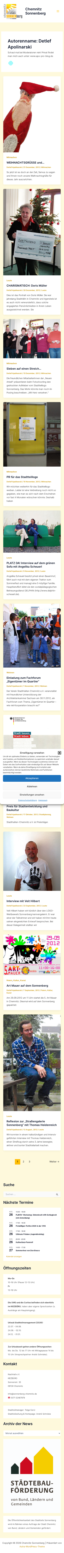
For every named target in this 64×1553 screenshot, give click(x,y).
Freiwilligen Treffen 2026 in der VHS (31, 1226)
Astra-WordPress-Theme (32, 1546)
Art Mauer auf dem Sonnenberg (27, 985)
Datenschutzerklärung (27, 800)
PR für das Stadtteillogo (22, 477)
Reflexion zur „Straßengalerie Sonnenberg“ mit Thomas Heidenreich (32, 1123)
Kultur (16, 980)
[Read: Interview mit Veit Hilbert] (32, 861)
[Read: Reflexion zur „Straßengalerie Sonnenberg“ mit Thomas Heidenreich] (32, 1062)
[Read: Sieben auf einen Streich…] (32, 338)
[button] (59, 752)
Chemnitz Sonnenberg (35, 11)
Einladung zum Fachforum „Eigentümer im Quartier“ (24, 679)
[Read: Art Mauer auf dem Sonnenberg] (32, 954)
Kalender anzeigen (14, 1256)
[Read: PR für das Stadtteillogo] (32, 434)
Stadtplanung (45, 814)
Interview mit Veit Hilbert (23, 901)
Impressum (42, 800)
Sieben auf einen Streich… (24, 368)
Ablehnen (32, 786)
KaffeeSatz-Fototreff (24, 1242)
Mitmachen (12, 157)
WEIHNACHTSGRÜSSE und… (25, 162)
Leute (9, 280)
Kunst (23, 980)
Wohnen (10, 672)
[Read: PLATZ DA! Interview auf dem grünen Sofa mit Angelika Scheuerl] (32, 531)
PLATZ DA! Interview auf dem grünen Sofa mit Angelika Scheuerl (31, 564)
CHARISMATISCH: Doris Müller (27, 285)
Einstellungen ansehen (32, 794)
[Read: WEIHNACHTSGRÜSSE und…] (32, 114)
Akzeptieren (32, 778)
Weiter (54, 1161)
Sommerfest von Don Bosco (28, 1250)
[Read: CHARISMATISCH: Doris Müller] (32, 232)
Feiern (9, 980)
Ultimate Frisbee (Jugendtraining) (30, 1234)
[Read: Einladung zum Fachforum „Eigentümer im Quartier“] (32, 635)
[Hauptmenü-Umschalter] (58, 11)
